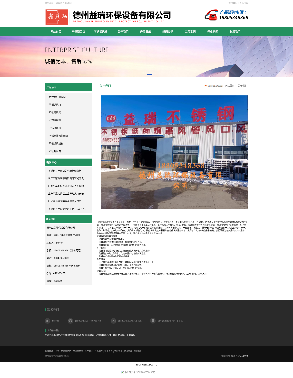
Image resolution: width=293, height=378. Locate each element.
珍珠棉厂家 (92, 335)
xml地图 (244, 356)
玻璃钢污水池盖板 (126, 335)
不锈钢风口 (78, 31)
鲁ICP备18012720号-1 (146, 364)
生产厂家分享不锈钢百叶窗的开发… (67, 178)
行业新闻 (212, 31)
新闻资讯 (167, 31)
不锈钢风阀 (101, 31)
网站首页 (56, 31)
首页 (57, 351)
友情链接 (53, 330)
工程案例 (190, 31)
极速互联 (235, 356)
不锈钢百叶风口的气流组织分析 (64, 171)
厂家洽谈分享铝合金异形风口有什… (67, 201)
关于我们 (123, 31)
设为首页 (233, 3)
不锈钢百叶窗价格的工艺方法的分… (67, 209)
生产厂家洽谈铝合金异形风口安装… (67, 193)
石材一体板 (112, 335)
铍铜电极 (102, 335)
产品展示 (145, 31)
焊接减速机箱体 (79, 335)
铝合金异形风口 (52, 335)
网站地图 (243, 3)
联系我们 (235, 31)
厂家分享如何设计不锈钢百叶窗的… (67, 186)
